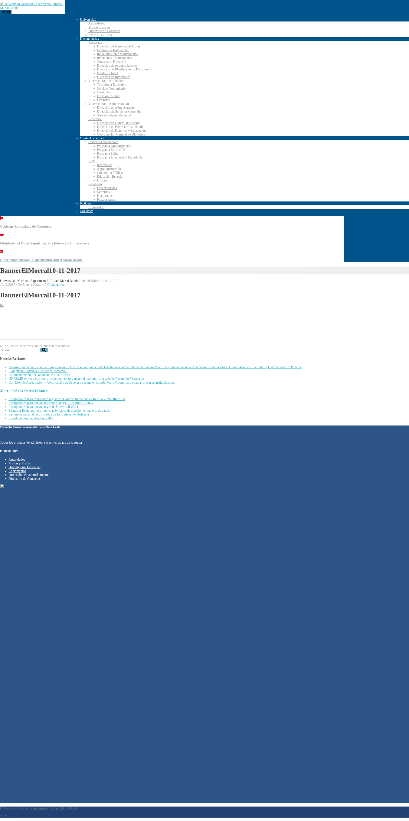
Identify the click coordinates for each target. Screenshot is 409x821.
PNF (91, 161)
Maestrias (103, 192)
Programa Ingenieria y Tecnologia (120, 157)
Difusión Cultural (108, 96)
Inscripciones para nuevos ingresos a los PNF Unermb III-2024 (51, 403)
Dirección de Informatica (113, 77)
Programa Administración (114, 146)
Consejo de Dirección (111, 61)
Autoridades (96, 23)
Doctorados (104, 195)
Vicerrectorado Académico (106, 81)
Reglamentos (17, 471)
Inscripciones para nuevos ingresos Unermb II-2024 (43, 406)
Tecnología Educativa (111, 84)
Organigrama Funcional (24, 467)
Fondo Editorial (107, 73)
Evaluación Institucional (113, 50)
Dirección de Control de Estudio (118, 123)
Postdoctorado (106, 199)
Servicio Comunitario (111, 88)
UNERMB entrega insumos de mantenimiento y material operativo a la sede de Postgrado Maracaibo (76, 378)
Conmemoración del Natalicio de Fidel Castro (39, 375)
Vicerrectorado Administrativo (108, 104)
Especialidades (107, 188)
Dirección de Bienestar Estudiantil (120, 127)
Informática (104, 165)
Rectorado (95, 42)
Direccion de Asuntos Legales (117, 65)
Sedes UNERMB (100, 35)
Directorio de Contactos (104, 31)
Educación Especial (110, 176)
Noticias (85, 203)
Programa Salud (107, 153)
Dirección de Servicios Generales (119, 111)
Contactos (86, 211)
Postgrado (95, 184)
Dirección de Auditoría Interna (29, 475)
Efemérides (96, 207)
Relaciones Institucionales (114, 58)
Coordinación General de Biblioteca (121, 134)
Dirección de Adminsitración (116, 107)
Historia (102, 180)
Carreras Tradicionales (103, 142)
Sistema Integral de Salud (114, 115)
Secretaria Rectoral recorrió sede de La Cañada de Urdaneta (49, 414)
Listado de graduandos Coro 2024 (31, 418)
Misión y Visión (99, 27)
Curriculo (103, 92)
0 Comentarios (54, 284)
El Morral (42, 391)
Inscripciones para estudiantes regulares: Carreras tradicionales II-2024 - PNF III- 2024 (67, 399)
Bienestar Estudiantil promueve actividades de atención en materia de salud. (59, 410)
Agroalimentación (109, 169)
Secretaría (95, 119)
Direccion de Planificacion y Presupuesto (124, 69)
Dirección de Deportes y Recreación (121, 130)
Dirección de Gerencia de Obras (118, 46)
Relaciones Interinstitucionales (117, 54)
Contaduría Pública (110, 172)
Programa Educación (111, 149)
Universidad (88, 19)
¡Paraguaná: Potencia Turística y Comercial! (38, 371)
